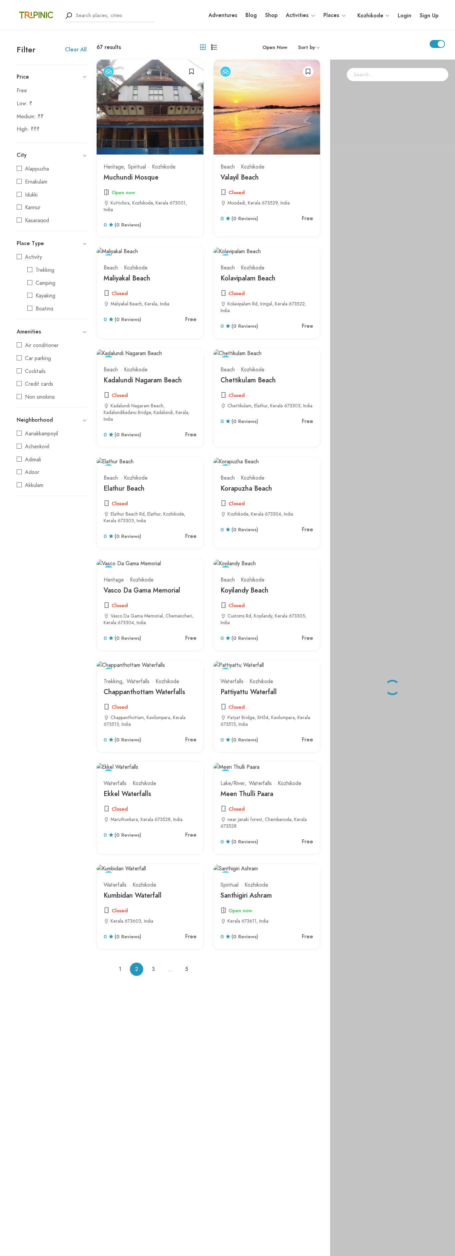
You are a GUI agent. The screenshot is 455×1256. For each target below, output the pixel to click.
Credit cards (39, 384)
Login (404, 15)
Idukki (31, 195)
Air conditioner (42, 345)
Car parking (38, 358)
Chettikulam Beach (248, 380)
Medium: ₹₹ (30, 116)
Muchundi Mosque (131, 177)
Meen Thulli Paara (247, 793)
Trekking (45, 270)
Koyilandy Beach (244, 590)
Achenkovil (37, 446)
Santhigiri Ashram (246, 895)
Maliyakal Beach (127, 278)
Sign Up (429, 15)
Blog (251, 15)
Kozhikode (164, 167)
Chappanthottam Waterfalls (144, 691)
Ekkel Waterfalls (127, 793)
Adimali (33, 459)
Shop (271, 15)
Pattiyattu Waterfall (249, 691)
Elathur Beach (124, 488)
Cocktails (35, 371)
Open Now (274, 47)
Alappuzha (37, 169)
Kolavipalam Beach (248, 278)
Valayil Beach (240, 177)
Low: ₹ (24, 103)
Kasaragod (37, 220)
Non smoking (40, 397)
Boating (44, 308)
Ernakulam (36, 182)
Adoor (32, 472)
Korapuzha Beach (246, 488)
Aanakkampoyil (41, 433)
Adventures (223, 15)
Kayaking (45, 295)
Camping (45, 283)
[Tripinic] (36, 15)
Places (331, 15)
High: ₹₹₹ (28, 129)
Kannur (32, 207)
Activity (33, 257)
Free (22, 90)
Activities (297, 15)
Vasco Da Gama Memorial (142, 590)
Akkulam (34, 485)
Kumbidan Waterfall (133, 895)
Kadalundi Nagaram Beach (143, 380)
